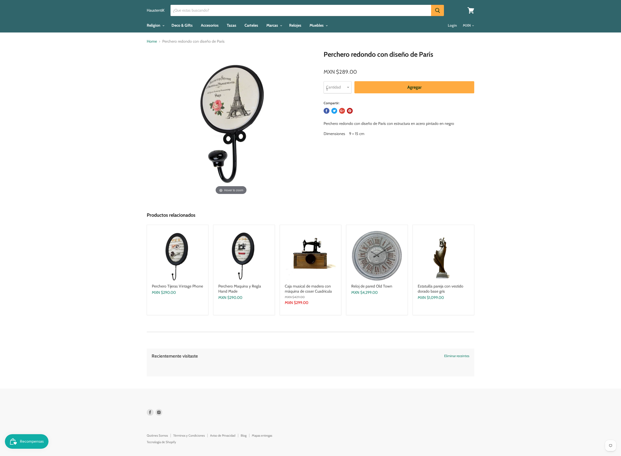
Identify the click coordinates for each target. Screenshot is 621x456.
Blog (243, 435)
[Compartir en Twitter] (334, 111)
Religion (154, 25)
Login (452, 25)
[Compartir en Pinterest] (350, 111)
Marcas (272, 25)
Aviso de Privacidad (222, 435)
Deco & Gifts (182, 25)
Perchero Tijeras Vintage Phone (177, 286)
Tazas (231, 25)
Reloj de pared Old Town (371, 286)
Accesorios (210, 25)
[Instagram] (159, 412)
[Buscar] (437, 10)
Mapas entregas (262, 435)
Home (152, 41)
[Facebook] (150, 412)
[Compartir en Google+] (342, 111)
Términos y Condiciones (189, 435)
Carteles (251, 25)
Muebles (317, 25)
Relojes (295, 25)
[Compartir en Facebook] (326, 111)
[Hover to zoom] (231, 122)
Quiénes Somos (157, 435)
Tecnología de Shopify (161, 442)
